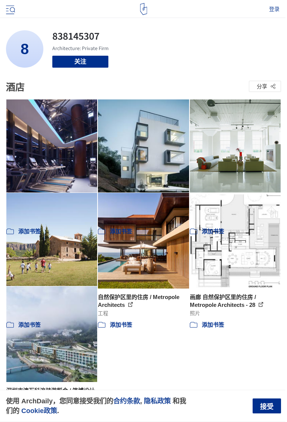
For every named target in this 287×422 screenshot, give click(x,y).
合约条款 (126, 401)
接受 (267, 406)
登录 (274, 9)
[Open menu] (9, 9)
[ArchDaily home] (143, 9)
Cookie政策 (39, 411)
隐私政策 (157, 401)
